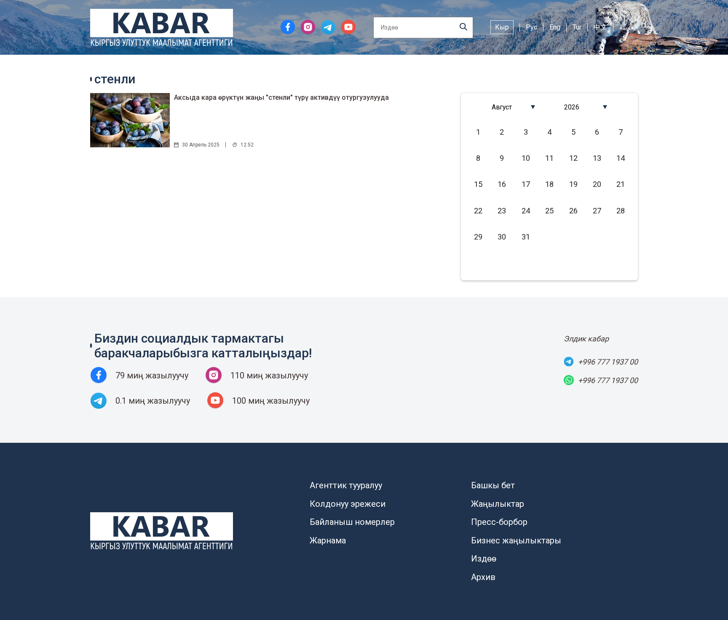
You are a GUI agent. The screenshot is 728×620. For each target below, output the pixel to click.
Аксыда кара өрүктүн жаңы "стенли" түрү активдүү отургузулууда (281, 97)
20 (597, 184)
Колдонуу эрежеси (347, 504)
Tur (577, 27)
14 (620, 158)
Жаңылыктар (497, 504)
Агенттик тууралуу (346, 485)
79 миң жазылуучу (151, 375)
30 (502, 236)
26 (573, 210)
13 (597, 158)
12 (573, 158)
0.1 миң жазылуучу (152, 401)
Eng (554, 27)
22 (478, 210)
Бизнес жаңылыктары (516, 540)
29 (478, 236)
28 (620, 210)
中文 (600, 27)
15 (478, 184)
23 (502, 210)
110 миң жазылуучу (269, 375)
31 (526, 236)
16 (502, 184)
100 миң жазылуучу (271, 401)
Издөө (483, 558)
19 (573, 184)
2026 (571, 107)
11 (549, 158)
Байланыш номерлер (352, 522)
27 (597, 210)
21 (620, 184)
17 (526, 184)
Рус (531, 27)
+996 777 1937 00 (608, 361)
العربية (628, 27)
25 (549, 210)
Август (502, 107)
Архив (483, 577)
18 (549, 184)
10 (526, 158)
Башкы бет (493, 485)
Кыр (502, 27)
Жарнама (328, 540)
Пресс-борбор (499, 522)
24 (526, 210)
